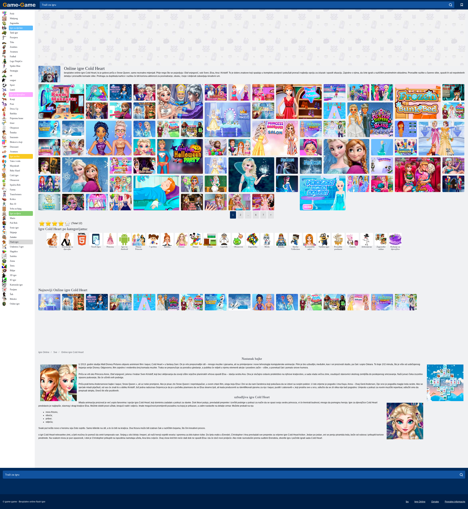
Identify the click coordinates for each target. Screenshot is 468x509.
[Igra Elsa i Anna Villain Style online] (85, 174)
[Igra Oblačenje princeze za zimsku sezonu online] (121, 92)
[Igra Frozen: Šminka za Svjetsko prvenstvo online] (406, 147)
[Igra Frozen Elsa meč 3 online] (287, 165)
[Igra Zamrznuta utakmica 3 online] (311, 165)
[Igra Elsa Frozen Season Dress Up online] (263, 110)
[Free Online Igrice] (19, 5)
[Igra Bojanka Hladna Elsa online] (216, 147)
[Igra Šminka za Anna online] (192, 184)
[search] (450, 4)
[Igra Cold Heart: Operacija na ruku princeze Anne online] (156, 193)
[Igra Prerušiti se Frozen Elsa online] (251, 174)
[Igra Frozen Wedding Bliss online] (370, 119)
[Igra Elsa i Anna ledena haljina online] (441, 138)
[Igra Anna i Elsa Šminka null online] (121, 184)
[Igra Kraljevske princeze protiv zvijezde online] (192, 129)
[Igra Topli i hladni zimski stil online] (144, 110)
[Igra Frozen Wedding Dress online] (335, 129)
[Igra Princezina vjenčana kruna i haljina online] (453, 110)
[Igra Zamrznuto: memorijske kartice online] (382, 165)
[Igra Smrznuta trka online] (335, 110)
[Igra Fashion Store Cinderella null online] (358, 184)
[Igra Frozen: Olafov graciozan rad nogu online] (49, 129)
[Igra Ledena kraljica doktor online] (311, 147)
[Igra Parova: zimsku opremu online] (453, 184)
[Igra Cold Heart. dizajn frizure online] (323, 193)
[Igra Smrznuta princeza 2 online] (216, 165)
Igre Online (419, 501)
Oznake (435, 501)
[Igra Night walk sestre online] (382, 92)
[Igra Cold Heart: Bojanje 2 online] (49, 202)
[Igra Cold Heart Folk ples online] (358, 92)
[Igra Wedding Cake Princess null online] (263, 92)
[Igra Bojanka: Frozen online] (73, 147)
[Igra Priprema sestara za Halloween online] (192, 202)
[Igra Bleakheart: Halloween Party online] (263, 202)
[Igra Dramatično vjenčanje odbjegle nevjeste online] (239, 147)
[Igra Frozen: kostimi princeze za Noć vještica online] (49, 165)
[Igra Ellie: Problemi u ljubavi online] (418, 174)
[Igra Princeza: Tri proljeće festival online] (49, 184)
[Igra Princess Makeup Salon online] (275, 138)
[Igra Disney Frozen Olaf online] (346, 156)
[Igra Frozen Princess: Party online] (121, 202)
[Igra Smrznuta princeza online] (227, 119)
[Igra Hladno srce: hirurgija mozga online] (144, 147)
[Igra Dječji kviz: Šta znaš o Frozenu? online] (144, 129)
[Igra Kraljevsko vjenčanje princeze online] (168, 129)
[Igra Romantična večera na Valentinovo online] (216, 92)
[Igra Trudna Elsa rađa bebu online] (382, 184)
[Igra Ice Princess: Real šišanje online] (97, 110)
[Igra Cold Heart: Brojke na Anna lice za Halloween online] (453, 92)
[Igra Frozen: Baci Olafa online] (73, 129)
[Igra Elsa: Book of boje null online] (97, 92)
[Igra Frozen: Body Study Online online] (406, 129)
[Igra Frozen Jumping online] (382, 147)
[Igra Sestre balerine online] (144, 165)
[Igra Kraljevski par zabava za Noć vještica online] (180, 156)
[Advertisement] (145, 37)
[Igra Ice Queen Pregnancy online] (453, 165)
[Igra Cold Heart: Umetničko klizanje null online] (335, 92)
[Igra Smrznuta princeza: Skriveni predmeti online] (97, 202)
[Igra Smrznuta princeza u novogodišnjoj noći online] (311, 129)
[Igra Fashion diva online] (239, 92)
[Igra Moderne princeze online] (49, 147)
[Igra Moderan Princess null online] (299, 101)
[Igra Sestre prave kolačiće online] (121, 165)
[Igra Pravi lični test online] (121, 110)
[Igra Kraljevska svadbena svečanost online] (180, 101)
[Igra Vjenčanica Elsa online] (216, 184)
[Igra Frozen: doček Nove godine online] (109, 138)
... (248, 215)
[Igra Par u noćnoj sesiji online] (144, 92)
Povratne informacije (455, 501)
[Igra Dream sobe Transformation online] (61, 101)
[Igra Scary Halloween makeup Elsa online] (73, 202)
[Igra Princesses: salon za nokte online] (216, 202)
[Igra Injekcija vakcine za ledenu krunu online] (239, 202)
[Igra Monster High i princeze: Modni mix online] (287, 184)
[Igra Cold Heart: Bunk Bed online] (418, 101)
